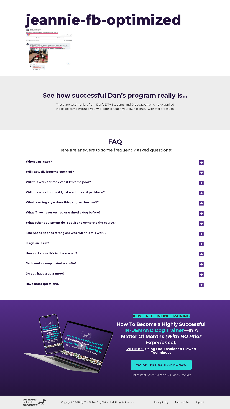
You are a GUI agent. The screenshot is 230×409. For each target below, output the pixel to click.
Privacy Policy (161, 402)
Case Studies (181, 6)
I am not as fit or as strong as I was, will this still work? (66, 233)
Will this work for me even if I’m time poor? (58, 182)
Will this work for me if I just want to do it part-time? (65, 192)
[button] (115, 162)
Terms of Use (182, 402)
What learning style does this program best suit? (62, 202)
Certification (133, 6)
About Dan (203, 6)
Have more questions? (42, 284)
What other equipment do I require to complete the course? (71, 222)
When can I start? (39, 161)
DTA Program (109, 6)
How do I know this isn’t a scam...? (51, 253)
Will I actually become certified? (50, 172)
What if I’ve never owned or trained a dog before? (63, 212)
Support (199, 402)
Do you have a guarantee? (45, 273)
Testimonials (158, 6)
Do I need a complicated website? (51, 263)
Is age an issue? (37, 243)
